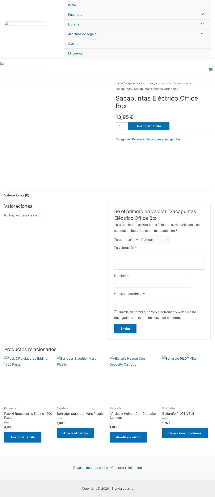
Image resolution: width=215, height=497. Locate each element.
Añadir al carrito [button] (22, 437)
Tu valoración (125, 248)
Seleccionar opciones (185, 433)
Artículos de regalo (82, 34)
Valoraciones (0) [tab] (16, 195)
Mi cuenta (75, 53)
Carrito (73, 44)
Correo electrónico (129, 294)
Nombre (121, 276)
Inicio (72, 5)
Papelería (75, 15)
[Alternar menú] (201, 14)
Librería (73, 24)
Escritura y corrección (156, 83)
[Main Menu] (210, 69)
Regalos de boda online (90, 468)
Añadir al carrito (148, 126)
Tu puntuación (126, 240)
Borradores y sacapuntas (163, 139)
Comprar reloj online (126, 468)
